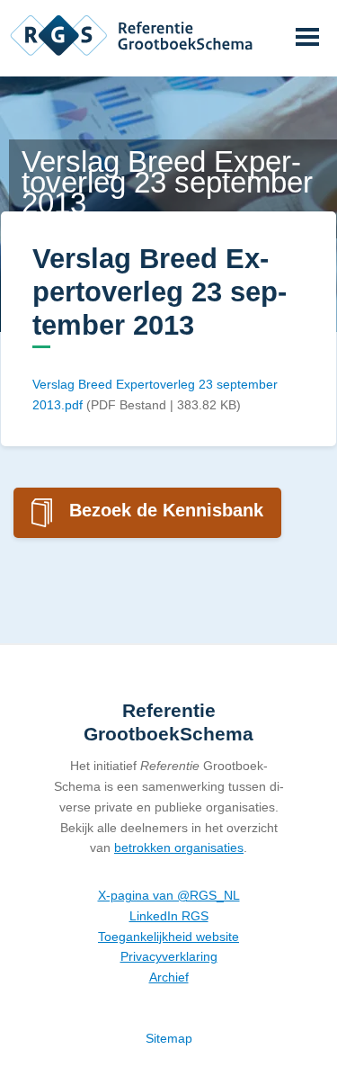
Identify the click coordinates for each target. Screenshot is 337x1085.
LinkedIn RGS (168, 916)
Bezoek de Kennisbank (166, 510)
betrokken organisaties (179, 847)
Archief (169, 977)
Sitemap (169, 1038)
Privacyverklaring (168, 956)
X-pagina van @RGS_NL (169, 895)
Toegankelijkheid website (168, 936)
